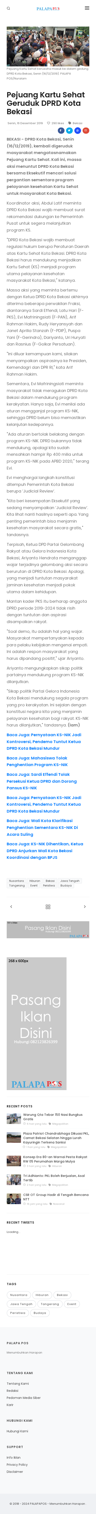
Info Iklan (14, 1457)
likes (58, 123)
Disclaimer (15, 1472)
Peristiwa (49, 885)
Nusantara (16, 881)
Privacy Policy (17, 1464)
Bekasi (77, 123)
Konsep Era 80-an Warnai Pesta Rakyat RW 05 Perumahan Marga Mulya (55, 1159)
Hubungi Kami (17, 1431)
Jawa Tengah (69, 881)
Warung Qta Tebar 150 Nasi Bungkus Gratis (53, 1116)
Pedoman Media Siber (24, 1398)
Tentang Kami (18, 1383)
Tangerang (17, 885)
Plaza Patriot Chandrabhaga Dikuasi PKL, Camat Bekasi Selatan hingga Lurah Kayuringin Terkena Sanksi (56, 1138)
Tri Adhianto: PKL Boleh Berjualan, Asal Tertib (54, 1178)
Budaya (66, 885)
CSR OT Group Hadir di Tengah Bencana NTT (56, 1197)
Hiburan (34, 881)
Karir (10, 1405)
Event (34, 885)
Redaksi (12, 1390)
